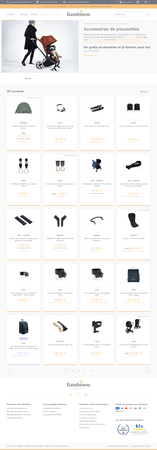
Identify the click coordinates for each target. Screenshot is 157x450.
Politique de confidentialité (34, 446)
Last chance (57, 14)
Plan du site (49, 446)
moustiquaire (98, 42)
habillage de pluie (124, 40)
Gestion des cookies (61, 446)
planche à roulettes (122, 42)
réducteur (100, 40)
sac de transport (138, 42)
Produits (10, 14)
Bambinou (78, 14)
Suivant (147, 370)
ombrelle (109, 42)
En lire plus (88, 55)
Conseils (34, 14)
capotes (91, 40)
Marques (23, 14)
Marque (28, 78)
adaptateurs (130, 37)
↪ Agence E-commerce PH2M (140, 446)
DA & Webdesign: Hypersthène (118, 446)
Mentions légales (17, 446)
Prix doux (45, 14)
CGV (8, 446)
